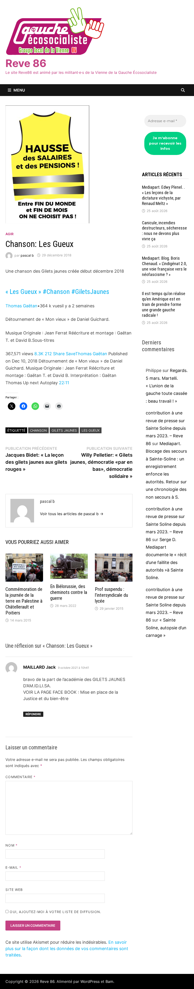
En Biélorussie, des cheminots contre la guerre (68, 592)
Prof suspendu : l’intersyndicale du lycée (111, 595)
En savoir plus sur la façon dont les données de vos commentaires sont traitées (66, 948)
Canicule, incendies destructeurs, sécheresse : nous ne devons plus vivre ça (164, 231)
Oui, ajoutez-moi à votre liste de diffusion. (55, 912)
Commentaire (20, 777)
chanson (38, 430)
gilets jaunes (64, 430)
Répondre (33, 714)
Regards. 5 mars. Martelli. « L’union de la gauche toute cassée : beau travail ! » (167, 386)
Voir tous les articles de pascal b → (71, 513)
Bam (109, 981)
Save (70, 353)
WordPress (90, 981)
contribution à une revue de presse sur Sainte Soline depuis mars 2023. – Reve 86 (166, 428)
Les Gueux (91, 430)
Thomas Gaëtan (21, 305)
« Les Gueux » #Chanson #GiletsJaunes (57, 292)
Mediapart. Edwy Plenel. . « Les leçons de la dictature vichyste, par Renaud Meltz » (163, 195)
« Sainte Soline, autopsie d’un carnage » (166, 628)
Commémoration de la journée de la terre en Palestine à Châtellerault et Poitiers (23, 601)
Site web (14, 890)
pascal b (27, 255)
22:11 (64, 382)
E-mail (13, 867)
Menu (19, 90)
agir (9, 234)
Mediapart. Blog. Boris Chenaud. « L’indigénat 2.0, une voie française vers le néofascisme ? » (164, 266)
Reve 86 (25, 63)
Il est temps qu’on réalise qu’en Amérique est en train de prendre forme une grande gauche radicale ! (163, 304)
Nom (11, 845)
